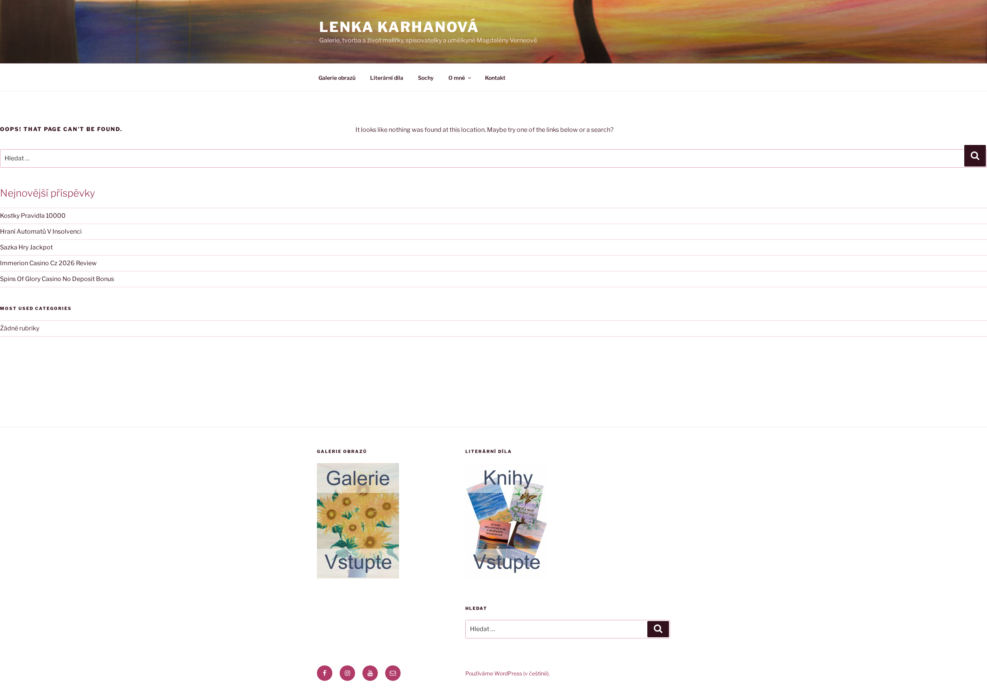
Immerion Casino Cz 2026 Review (48, 263)
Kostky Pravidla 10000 (33, 215)
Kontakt (495, 77)
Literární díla (386, 77)
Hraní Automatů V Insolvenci (41, 231)
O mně (456, 77)
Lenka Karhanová (399, 27)
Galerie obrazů (336, 77)
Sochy (426, 77)
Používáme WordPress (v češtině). (507, 673)
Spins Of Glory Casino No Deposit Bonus (57, 279)
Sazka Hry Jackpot (26, 247)
